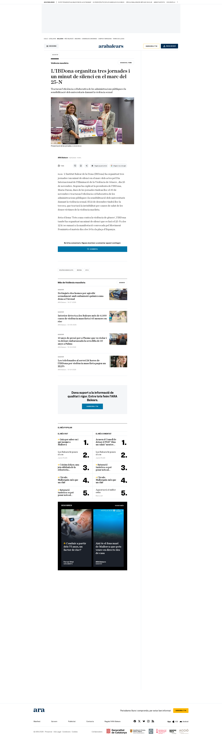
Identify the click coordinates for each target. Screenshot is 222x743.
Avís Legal (57, 732)
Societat (55, 54)
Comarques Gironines (89, 38)
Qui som (54, 721)
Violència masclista (66, 270)
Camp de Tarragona (105, 38)
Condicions (66, 732)
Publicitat (72, 721)
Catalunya (52, 38)
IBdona (79, 270)
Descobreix (66, 505)
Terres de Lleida (118, 38)
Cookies (75, 732)
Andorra (78, 38)
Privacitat (48, 732)
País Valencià (69, 38)
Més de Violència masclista (71, 282)
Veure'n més (119, 505)
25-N (86, 270)
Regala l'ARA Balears (112, 721)
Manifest (37, 721)
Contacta (90, 721)
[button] (177, 2)
